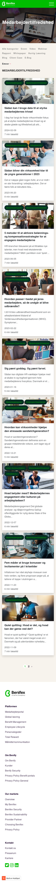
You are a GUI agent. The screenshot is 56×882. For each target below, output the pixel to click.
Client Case (16, 57)
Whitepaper (19, 53)
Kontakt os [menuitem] (10, 848)
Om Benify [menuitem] (10, 760)
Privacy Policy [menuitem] (12, 829)
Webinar (42, 48)
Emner (5, 63)
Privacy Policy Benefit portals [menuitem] (20, 775)
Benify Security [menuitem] (12, 770)
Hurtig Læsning (37, 53)
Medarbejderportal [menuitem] (14, 711)
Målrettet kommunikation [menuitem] (17, 742)
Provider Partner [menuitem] (13, 819)
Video (32, 48)
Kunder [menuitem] (8, 765)
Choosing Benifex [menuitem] (14, 824)
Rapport (6, 53)
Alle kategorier (10, 48)
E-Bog (28, 57)
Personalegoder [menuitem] (13, 732)
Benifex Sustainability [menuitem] (16, 814)
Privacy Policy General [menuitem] (16, 780)
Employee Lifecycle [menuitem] (15, 726)
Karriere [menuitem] (9, 858)
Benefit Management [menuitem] (15, 721)
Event (24, 48)
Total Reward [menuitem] (12, 737)
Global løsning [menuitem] (12, 716)
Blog (4, 57)
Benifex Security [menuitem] (13, 809)
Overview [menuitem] (10, 799)
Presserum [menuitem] (10, 853)
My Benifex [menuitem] (10, 804)
